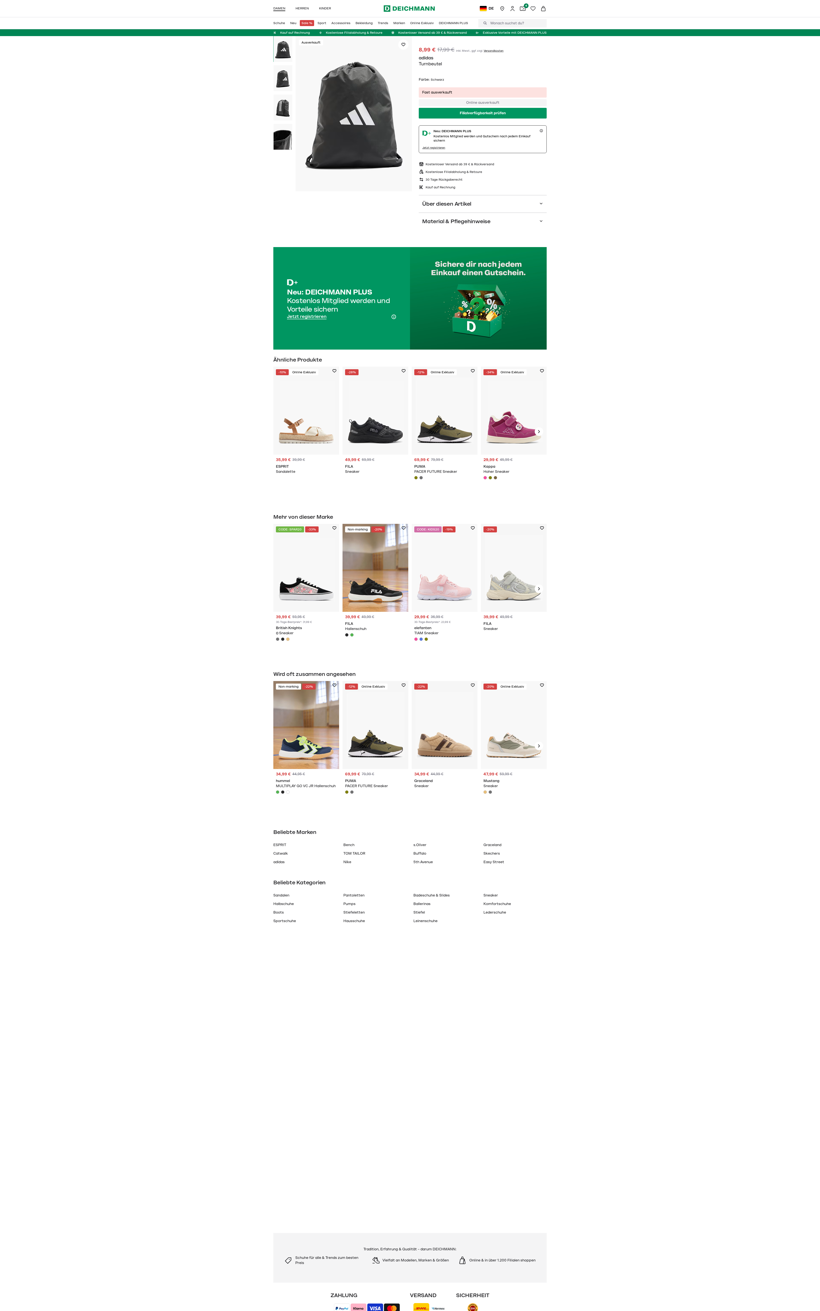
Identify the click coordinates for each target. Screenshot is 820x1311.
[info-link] (541, 130)
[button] (354, 114)
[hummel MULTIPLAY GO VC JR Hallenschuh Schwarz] (282, 792)
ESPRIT (279, 845)
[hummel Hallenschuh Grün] (306, 746)
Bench (348, 845)
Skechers (491, 853)
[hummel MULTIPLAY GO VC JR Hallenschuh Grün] (277, 792)
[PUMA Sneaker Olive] (444, 432)
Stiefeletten (354, 912)
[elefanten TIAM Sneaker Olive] (426, 639)
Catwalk (280, 853)
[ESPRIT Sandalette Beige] (306, 432)
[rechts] (539, 431)
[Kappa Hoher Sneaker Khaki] (490, 477)
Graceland (492, 845)
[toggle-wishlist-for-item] (403, 45)
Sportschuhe (284, 921)
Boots (278, 912)
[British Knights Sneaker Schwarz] (306, 589)
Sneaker (490, 895)
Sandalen (281, 895)
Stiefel (419, 912)
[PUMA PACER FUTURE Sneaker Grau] (421, 477)
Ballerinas (421, 904)
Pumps (349, 904)
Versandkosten (494, 50)
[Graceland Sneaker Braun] (444, 746)
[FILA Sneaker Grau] (514, 589)
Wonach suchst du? (507, 23)
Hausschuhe (354, 921)
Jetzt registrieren (433, 147)
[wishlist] (533, 8)
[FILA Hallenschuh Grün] (351, 634)
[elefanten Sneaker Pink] (444, 589)
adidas (426, 58)
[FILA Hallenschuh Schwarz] (375, 589)
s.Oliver (419, 845)
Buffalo (419, 853)
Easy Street (493, 862)
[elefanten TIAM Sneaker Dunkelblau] (421, 639)
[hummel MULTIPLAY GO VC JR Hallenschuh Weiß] (287, 792)
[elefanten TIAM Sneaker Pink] (415, 639)
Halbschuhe (283, 904)
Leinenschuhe (425, 921)
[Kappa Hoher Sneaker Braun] (495, 477)
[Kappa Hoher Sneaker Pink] (514, 432)
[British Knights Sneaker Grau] (277, 639)
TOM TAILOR (354, 853)
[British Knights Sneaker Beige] (287, 639)
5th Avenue (423, 862)
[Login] (512, 8)
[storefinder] (502, 8)
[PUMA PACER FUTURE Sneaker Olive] (415, 477)
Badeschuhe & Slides (431, 895)
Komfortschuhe (497, 904)
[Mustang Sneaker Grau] (490, 792)
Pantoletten (354, 895)
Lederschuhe (494, 912)
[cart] (543, 8)
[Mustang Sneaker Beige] (514, 746)
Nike (347, 862)
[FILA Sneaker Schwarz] (375, 432)
